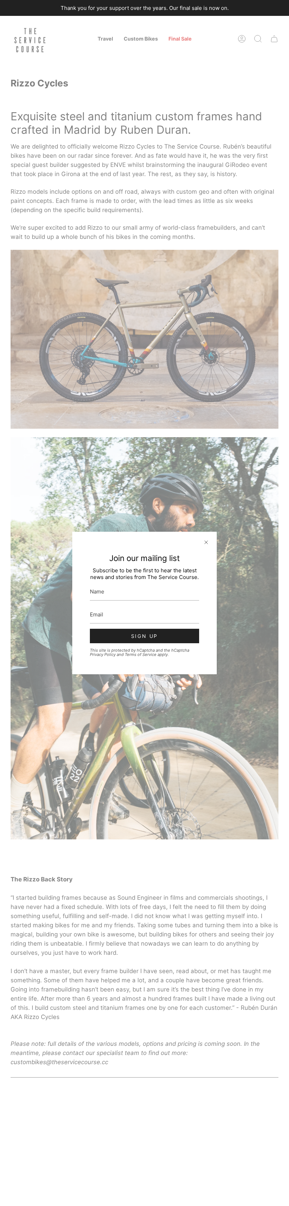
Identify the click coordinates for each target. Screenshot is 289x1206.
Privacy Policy (103, 654)
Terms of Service (140, 654)
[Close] (206, 542)
